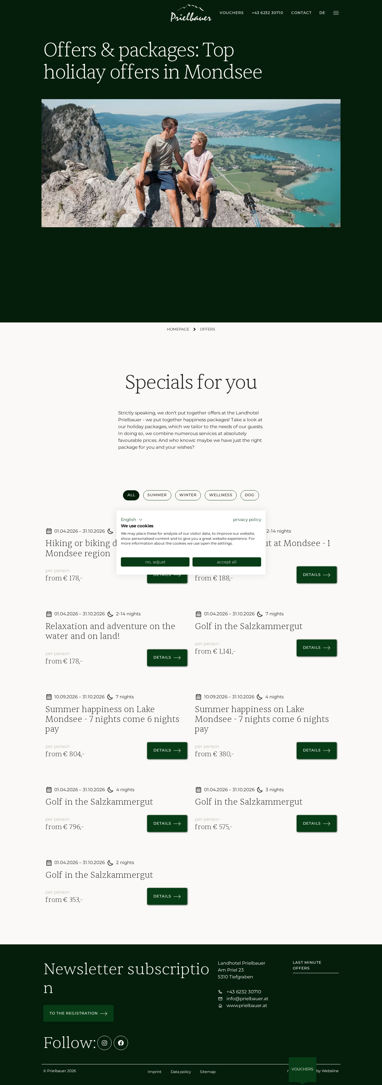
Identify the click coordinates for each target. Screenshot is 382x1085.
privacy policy (247, 519)
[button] (132, 519)
